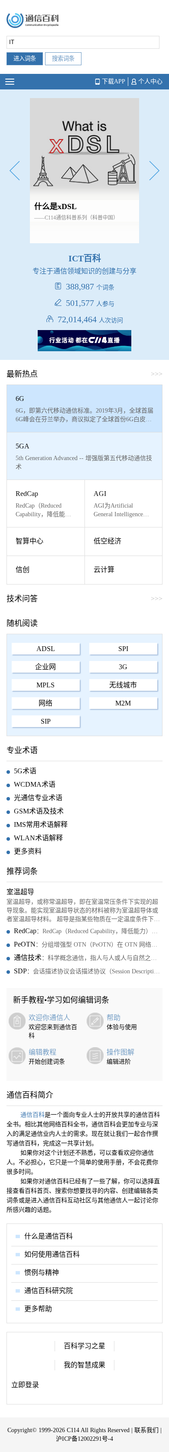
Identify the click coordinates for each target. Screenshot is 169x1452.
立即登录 (25, 1384)
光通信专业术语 (38, 797)
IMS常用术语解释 (41, 824)
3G (123, 666)
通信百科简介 (29, 1095)
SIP (46, 721)
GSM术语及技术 (39, 811)
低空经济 (107, 541)
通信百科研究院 (48, 1290)
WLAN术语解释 (38, 838)
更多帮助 (38, 1308)
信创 (22, 569)
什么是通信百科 (48, 1236)
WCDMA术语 (34, 784)
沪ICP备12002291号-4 (84, 1439)
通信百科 (32, 1115)
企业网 (45, 666)
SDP (20, 971)
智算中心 (29, 541)
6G (20, 398)
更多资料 (28, 851)
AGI (100, 493)
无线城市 (123, 685)
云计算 (104, 569)
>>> (156, 598)
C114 (73, 1430)
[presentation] (15, 172)
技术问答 (22, 598)
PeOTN (25, 944)
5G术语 (25, 771)
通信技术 (28, 957)
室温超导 (20, 892)
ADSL (45, 648)
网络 (45, 703)
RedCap (27, 493)
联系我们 (146, 1430)
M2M (123, 703)
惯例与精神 (41, 1272)
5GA (22, 446)
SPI (123, 648)
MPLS (45, 685)
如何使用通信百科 (52, 1254)
